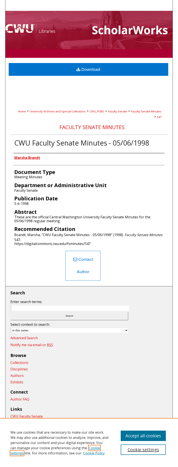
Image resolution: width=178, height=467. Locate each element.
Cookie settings (143, 449)
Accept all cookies (143, 436)
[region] (89, 442)
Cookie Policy (94, 453)
